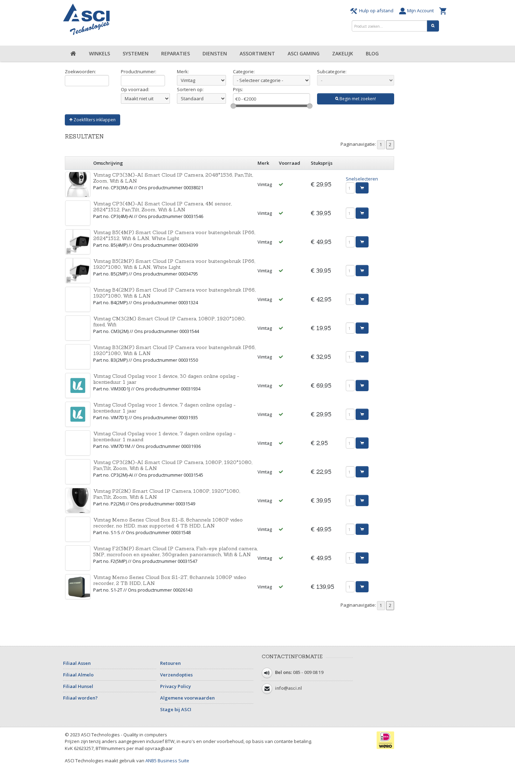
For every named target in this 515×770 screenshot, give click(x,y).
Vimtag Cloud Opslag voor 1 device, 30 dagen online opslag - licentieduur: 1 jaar (166, 379)
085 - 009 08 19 (308, 672)
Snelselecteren (362, 179)
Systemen (136, 53)
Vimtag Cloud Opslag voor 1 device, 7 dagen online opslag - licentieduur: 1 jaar (164, 408)
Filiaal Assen (77, 663)
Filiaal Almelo (78, 675)
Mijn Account (421, 10)
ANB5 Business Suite (167, 760)
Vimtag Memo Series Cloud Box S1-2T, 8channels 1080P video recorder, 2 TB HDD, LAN (169, 580)
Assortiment (257, 53)
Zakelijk (342, 53)
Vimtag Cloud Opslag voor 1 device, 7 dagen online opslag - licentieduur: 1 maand (164, 436)
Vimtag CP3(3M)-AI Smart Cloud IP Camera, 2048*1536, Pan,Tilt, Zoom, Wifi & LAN (173, 178)
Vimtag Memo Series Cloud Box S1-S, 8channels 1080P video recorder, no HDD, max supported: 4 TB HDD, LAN (168, 523)
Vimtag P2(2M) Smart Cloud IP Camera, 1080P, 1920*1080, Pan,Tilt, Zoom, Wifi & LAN (166, 494)
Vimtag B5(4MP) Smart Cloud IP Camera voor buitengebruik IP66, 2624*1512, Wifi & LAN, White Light (174, 235)
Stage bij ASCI (175, 709)
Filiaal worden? (80, 698)
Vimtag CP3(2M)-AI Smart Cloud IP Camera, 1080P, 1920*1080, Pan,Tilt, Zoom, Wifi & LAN (172, 465)
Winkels (99, 53)
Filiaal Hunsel (78, 686)
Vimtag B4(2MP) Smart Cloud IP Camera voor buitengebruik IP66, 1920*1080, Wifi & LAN (174, 293)
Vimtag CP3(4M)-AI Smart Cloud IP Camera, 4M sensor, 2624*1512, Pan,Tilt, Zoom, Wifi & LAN (162, 206)
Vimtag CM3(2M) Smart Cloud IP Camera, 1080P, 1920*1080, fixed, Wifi (169, 321)
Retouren (170, 663)
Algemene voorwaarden (187, 698)
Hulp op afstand (376, 10)
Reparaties (175, 53)
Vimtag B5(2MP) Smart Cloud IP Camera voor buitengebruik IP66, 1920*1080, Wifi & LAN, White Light (174, 264)
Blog (372, 53)
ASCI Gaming (304, 53)
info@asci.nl (288, 688)
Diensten (214, 53)
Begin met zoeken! (357, 99)
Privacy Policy (175, 686)
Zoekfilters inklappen (94, 120)
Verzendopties (176, 675)
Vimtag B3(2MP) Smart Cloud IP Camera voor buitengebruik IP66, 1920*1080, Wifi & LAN (174, 350)
